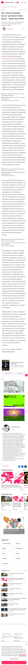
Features (18, 543)
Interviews (5, 558)
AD (2, 379)
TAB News (18, 558)
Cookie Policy (22, 655)
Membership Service (18, 634)
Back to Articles (5, 466)
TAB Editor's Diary (7, 543)
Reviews (3, 9)
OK (14, 662)
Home (3, 6)
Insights (4, 548)
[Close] (26, 644)
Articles (13, 429)
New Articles (5, 563)
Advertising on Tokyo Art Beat (7, 637)
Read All (25, 470)
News (4, 553)
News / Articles (7, 6)
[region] (14, 653)
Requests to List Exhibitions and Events (18, 637)
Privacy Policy (17, 640)
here (6, 349)
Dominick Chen (10, 29)
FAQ (3, 640)
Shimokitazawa (6, 58)
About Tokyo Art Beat (6, 634)
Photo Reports (19, 548)
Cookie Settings (14, 658)
